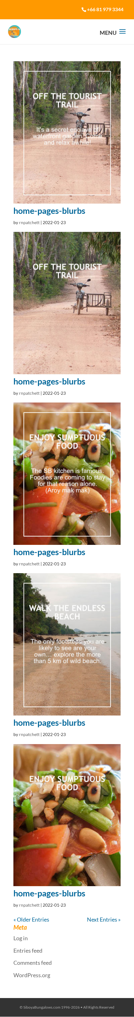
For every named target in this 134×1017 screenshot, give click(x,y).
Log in (20, 938)
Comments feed (32, 962)
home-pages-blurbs (49, 210)
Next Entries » (104, 919)
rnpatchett (29, 222)
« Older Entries (31, 919)
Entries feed (27, 950)
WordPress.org (31, 975)
